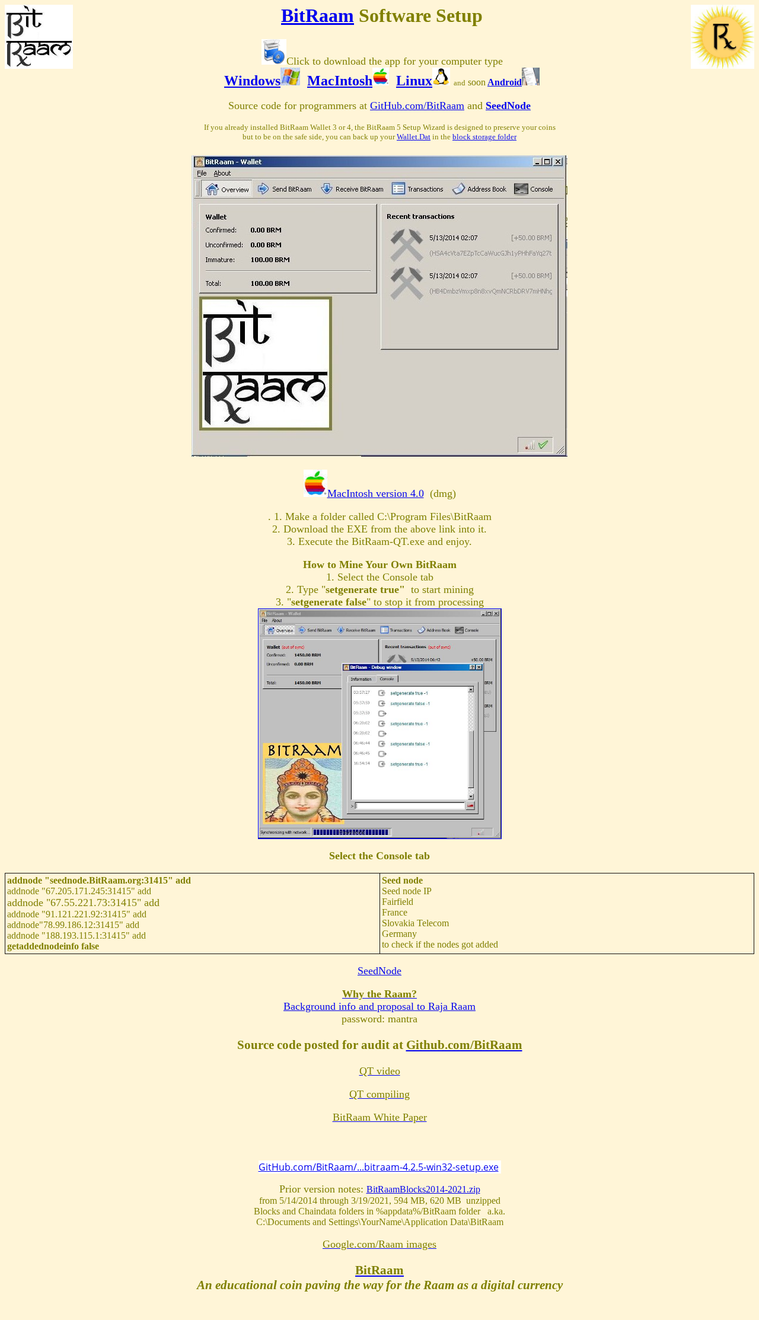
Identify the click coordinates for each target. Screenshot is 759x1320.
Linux (414, 80)
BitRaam (317, 15)
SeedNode (508, 105)
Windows (252, 80)
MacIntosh (339, 80)
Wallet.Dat (413, 136)
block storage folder (484, 136)
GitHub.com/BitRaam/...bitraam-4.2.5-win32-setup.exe (379, 1167)
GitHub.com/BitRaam (417, 105)
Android (504, 82)
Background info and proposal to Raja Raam (379, 1006)
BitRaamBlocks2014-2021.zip (423, 1189)
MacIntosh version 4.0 (375, 493)
